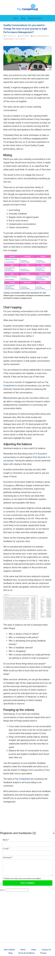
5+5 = (2, 890)
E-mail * (6, 849)
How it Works (9, 950)
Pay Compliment (22, 779)
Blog (23, 18)
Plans (33, 950)
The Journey (20, 39)
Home (15, 18)
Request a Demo (35, 18)
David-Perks (24, 36)
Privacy (43, 953)
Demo (23, 950)
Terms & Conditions (26, 953)
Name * (6, 840)
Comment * (8, 857)
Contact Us (46, 950)
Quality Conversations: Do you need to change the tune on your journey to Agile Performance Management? (25, 29)
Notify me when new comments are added (22, 878)
